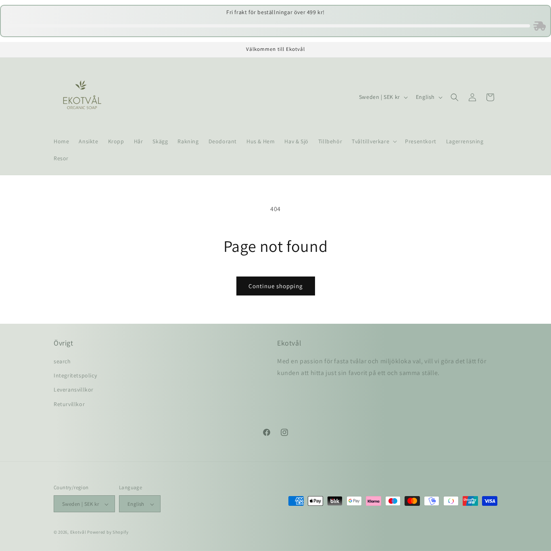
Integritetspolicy (75, 375)
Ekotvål (78, 532)
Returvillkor (69, 404)
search (62, 361)
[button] (373, 141)
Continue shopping (275, 286)
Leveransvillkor (74, 390)
